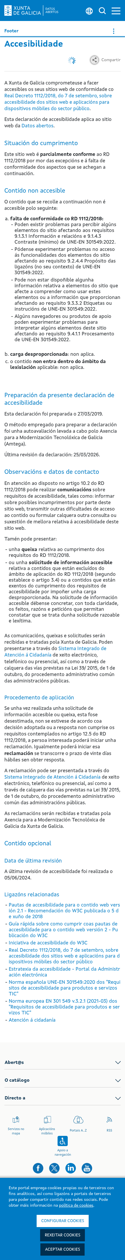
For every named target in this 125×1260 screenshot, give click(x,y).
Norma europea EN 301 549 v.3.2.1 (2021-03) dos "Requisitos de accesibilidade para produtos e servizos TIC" (64, 1007)
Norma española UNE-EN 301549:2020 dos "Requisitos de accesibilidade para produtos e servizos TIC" (64, 988)
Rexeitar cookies (62, 1235)
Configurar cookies (62, 1221)
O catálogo (17, 1080)
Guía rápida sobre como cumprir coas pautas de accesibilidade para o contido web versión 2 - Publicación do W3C (63, 930)
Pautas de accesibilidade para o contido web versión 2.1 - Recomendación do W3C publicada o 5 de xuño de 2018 (64, 911)
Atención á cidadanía (32, 1020)
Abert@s (14, 1062)
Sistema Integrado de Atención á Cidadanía (52, 777)
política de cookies (76, 1205)
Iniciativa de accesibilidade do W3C (48, 943)
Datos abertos (37, 126)
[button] (116, 10)
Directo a (15, 1098)
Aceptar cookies (62, 1249)
